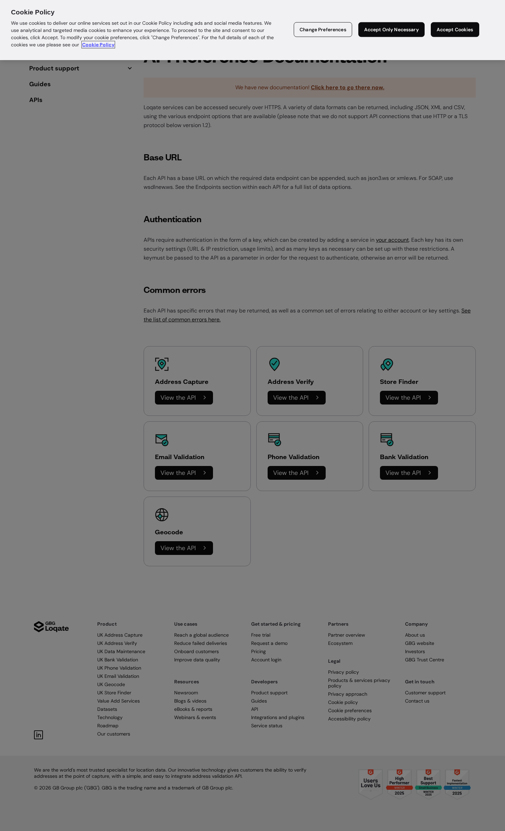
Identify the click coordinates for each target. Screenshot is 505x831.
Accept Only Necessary (391, 29)
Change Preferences (323, 29)
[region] (252, 30)
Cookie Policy (98, 45)
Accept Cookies (455, 29)
